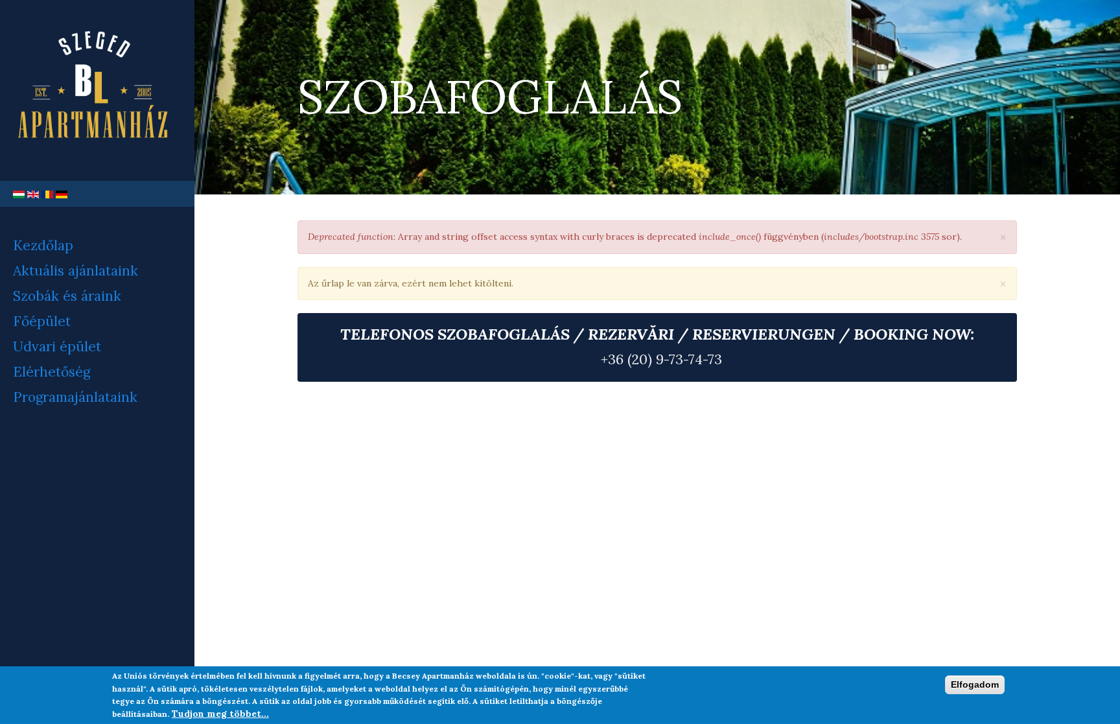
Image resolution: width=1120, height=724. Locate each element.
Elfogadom (975, 684)
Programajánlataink (75, 397)
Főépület (42, 321)
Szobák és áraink (67, 296)
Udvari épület (57, 346)
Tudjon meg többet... (220, 713)
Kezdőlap (43, 245)
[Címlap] (97, 90)
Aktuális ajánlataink (75, 270)
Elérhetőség (51, 371)
